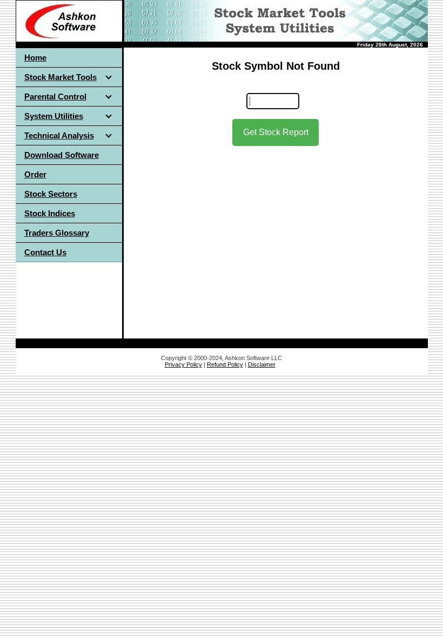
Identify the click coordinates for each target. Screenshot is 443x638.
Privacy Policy (183, 364)
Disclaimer (262, 364)
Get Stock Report (275, 132)
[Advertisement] (275, 238)
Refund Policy (225, 364)
